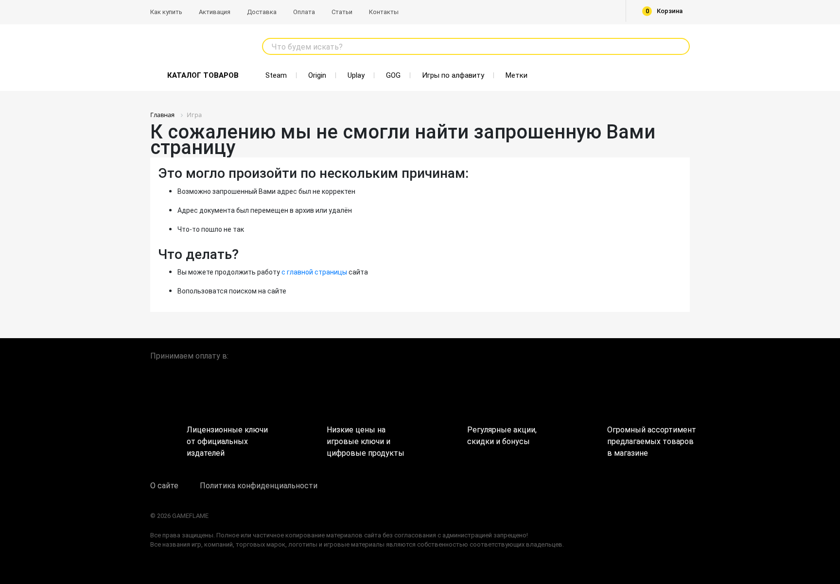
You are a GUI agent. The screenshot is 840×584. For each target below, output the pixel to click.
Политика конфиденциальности (258, 485)
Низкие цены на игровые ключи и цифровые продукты (365, 438)
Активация (214, 12)
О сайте (164, 485)
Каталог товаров (203, 75)
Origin (317, 75)
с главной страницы (314, 272)
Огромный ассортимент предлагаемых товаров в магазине (648, 438)
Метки (516, 75)
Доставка (262, 12)
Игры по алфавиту (453, 75)
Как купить (166, 12)
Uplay (356, 75)
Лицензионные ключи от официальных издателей (227, 438)
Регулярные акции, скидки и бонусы (502, 435)
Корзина (664, 11)
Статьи (342, 12)
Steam (276, 75)
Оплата (304, 12)
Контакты (384, 12)
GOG (393, 75)
